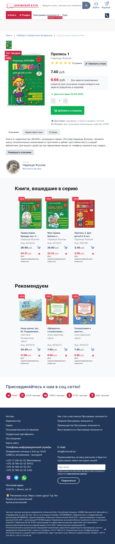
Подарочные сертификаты (20, 434)
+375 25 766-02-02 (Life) (19, 470)
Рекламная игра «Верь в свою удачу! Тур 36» (34, 495)
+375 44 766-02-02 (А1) (18, 467)
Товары (26, 15)
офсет (24, 341)
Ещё (64, 15)
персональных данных (77, 474)
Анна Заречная (55, 334)
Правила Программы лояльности (75, 421)
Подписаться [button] (68, 480)
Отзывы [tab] (53, 132)
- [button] (53, 101)
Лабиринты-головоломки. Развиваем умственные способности (55, 330)
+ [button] (65, 101)
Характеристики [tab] (34, 132)
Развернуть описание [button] (19, 152)
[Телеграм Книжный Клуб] (16, 478)
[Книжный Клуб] (22, 5)
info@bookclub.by (67, 451)
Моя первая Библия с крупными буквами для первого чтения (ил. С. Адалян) (56, 235)
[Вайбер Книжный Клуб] (8, 478)
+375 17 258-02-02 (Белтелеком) (23, 460)
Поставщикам (13, 438)
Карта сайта (12, 443)
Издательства (13, 421)
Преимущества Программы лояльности (79, 425)
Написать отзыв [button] (97, 63)
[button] (86, 5)
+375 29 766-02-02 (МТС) (19, 463)
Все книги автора (32, 169)
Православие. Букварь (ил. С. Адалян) (29, 235)
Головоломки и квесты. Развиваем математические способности (83, 330)
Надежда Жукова (61, 58)
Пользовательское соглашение (22, 429)
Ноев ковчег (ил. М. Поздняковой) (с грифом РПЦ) (30, 330)
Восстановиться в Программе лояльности (80, 429)
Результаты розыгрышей (19, 499)
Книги (13, 15)
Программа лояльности (46, 15)
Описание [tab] (13, 132)
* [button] (39, 254)
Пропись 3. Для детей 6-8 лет (82, 234)
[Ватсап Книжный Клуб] (24, 478)
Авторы (10, 416)
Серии (9, 425)
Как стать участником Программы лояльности (82, 416)
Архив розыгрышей (16, 502)
